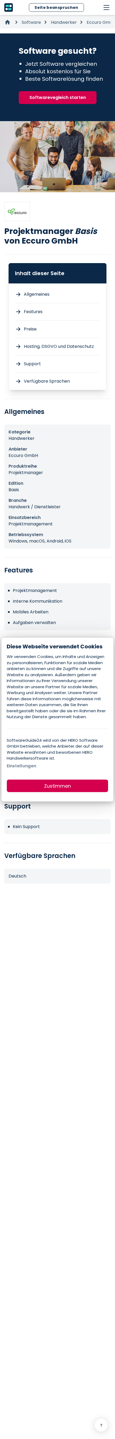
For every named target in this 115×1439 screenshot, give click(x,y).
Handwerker (64, 22)
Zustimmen (57, 786)
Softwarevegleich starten (57, 97)
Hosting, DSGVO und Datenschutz (59, 346)
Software (31, 22)
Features (33, 312)
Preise (30, 329)
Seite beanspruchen (56, 7)
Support (32, 364)
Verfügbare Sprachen (47, 381)
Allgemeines (36, 294)
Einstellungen (21, 765)
